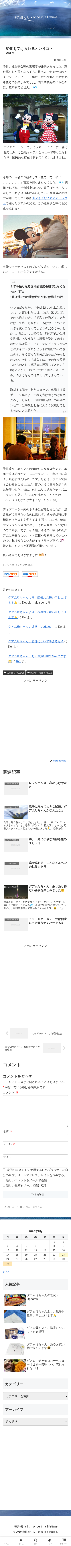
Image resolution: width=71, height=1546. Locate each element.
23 (63, 1254)
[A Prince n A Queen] (35, 459)
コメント (10, 1092)
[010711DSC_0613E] (35, 257)
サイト (7, 1157)
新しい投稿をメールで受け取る (26, 1185)
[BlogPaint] (35, 141)
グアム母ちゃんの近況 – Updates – (31, 626)
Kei (18, 661)
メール (9, 1144)
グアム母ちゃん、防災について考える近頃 (36, 641)
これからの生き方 (15, 672)
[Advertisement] (35, 719)
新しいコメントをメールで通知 (26, 1180)
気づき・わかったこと (41, 672)
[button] (64, 870)
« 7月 (6, 1271)
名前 (7, 1131)
